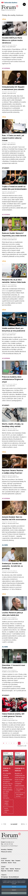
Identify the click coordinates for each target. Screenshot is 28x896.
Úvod (2, 860)
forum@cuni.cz (9, 842)
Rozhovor (17, 868)
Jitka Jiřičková (11, 143)
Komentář (10, 870)
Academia (6, 68)
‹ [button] (1, 823)
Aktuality (7, 860)
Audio (2, 868)
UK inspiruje (4, 877)
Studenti (5, 168)
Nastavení (14, 889)
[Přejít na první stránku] (3, 743)
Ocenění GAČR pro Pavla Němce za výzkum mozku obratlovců (12, 40)
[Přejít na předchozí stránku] (6, 743)
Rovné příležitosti (14, 877)
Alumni (5, 545)
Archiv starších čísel (6, 810)
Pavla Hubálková (12, 284)
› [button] (26, 823)
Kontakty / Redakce (6, 849)
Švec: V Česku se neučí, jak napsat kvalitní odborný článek (13, 138)
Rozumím (14, 886)
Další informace (14, 893)
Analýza (16, 870)
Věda (4, 19)
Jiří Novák (10, 718)
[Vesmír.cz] (12, 824)
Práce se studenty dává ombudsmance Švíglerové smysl (12, 379)
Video (7, 868)
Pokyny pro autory (6, 851)
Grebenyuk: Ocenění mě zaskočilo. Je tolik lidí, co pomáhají (12, 566)
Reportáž (3, 870)
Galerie (12, 868)
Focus (14, 862)
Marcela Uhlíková (12, 45)
